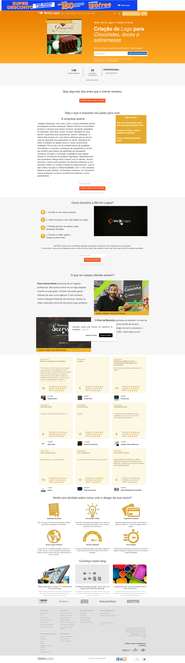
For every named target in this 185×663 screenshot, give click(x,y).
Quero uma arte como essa (137, 53)
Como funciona (44, 618)
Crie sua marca (92, 259)
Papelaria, (130, 58)
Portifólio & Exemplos (66, 615)
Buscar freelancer (65, 618)
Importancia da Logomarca (67, 622)
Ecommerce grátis (85, 618)
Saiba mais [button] (85, 329)
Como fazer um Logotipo (67, 624)
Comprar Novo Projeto (132, 14)
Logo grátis (83, 615)
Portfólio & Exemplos (71, 13)
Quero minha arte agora (92, 100)
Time (41, 615)
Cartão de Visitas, (122, 58)
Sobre (88, 13)
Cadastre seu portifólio (66, 636)
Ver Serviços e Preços (66, 613)
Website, (96, 60)
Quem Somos (44, 613)
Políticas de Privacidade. (100, 193)
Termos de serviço (65, 620)
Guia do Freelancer (65, 641)
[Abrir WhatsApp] (5, 658)
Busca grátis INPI (85, 620)
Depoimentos (81, 13)
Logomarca (43, 639)
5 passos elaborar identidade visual (128, 139)
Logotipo (42, 636)
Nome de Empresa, (113, 58)
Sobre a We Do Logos (46, 627)
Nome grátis (83, 613)
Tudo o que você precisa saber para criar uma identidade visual (130, 123)
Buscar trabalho (64, 639)
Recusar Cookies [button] (91, 335)
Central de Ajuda (104, 613)
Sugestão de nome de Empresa (46, 646)
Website (42, 650)
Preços (62, 13)
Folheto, (101, 60)
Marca (42, 643)
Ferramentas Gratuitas (86, 622)
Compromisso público (46, 620)
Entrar (144, 13)
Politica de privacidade (46, 624)
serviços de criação (113, 60)
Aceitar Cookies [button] (106, 335)
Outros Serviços (45, 652)
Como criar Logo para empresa (66, 628)
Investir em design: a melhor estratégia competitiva (128, 131)
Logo (41, 641)
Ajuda (93, 13)
